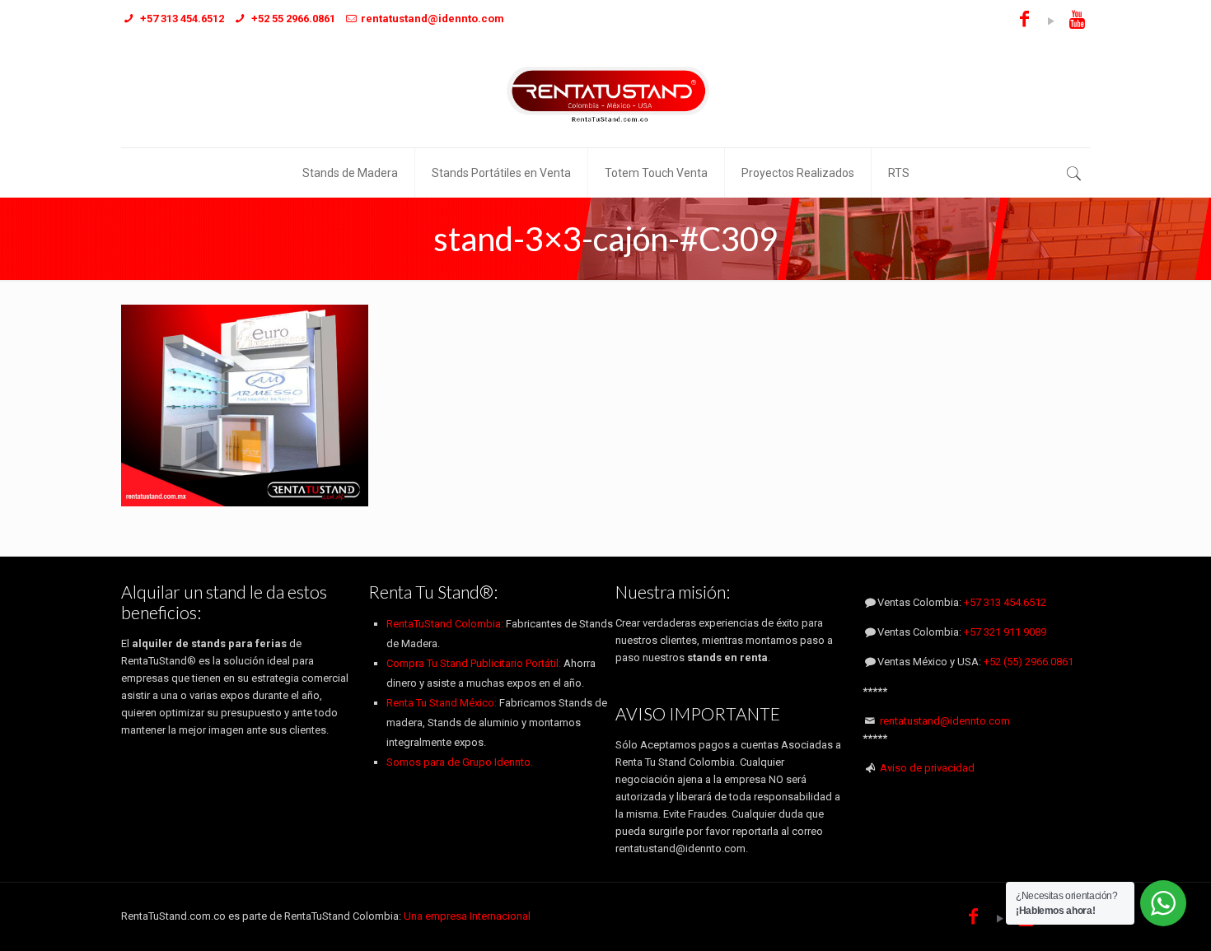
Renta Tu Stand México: (441, 703)
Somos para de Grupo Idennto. (459, 762)
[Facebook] (1024, 21)
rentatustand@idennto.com (945, 721)
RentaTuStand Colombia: (446, 624)
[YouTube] (1050, 21)
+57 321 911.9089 (1005, 632)
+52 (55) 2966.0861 (1028, 661)
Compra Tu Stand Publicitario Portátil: (473, 663)
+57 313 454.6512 (1005, 602)
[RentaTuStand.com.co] (605, 93)
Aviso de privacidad (927, 768)
